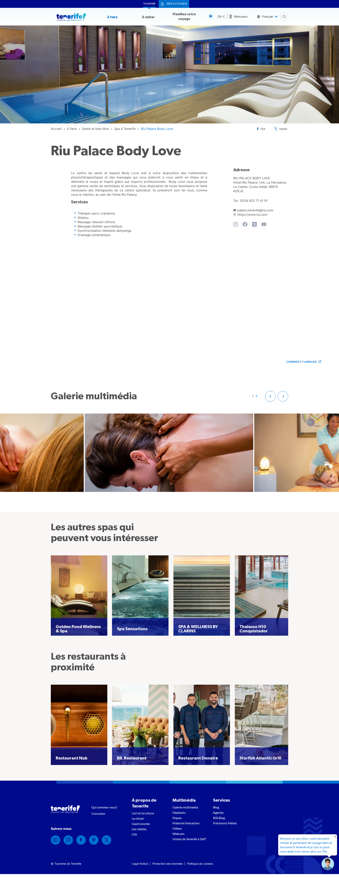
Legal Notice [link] (140, 863)
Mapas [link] (177, 818)
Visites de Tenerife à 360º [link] (189, 839)
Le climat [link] (138, 818)
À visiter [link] (148, 17)
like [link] (263, 129)
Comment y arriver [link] (301, 361)
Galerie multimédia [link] (185, 807)
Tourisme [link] (149, 4)
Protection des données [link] (167, 863)
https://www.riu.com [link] (252, 214)
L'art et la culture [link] (143, 813)
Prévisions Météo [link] (225, 823)
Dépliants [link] (179, 812)
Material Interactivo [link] (186, 823)
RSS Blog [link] (219, 818)
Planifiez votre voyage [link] (184, 17)
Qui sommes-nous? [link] (104, 807)
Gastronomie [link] (141, 824)
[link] (56, 129)
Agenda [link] (218, 812)
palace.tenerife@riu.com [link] (255, 210)
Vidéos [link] (177, 828)
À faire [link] (112, 17)
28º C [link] (221, 16)
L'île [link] (134, 834)
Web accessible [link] (177, 4)
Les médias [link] (139, 829)
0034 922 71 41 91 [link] (254, 201)
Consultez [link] (98, 813)
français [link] (267, 16)
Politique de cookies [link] (200, 863)
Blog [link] (216, 807)
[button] (270, 396)
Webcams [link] (241, 16)
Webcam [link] (178, 833)
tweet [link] (283, 129)
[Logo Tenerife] (71, 17)
